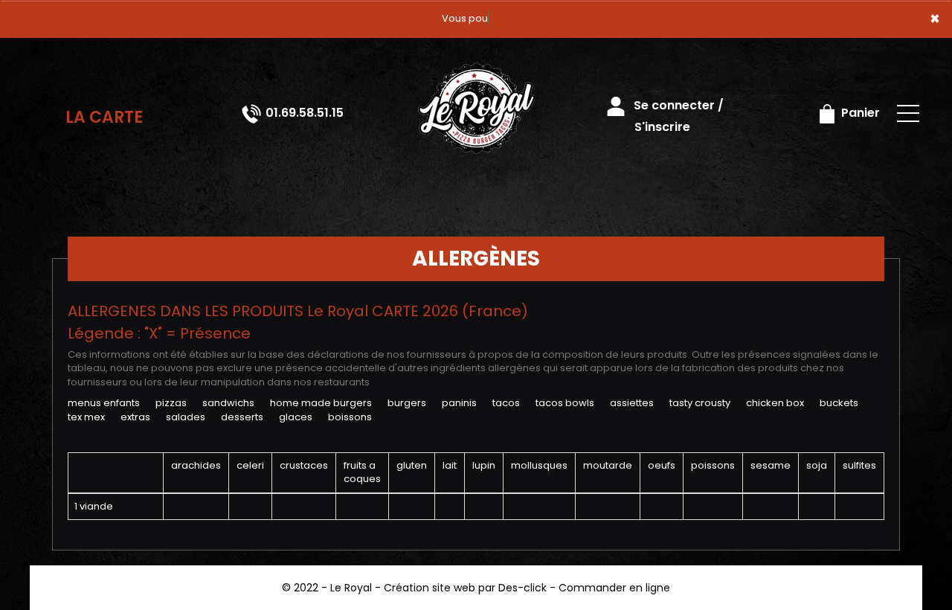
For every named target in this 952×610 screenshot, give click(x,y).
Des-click (522, 587)
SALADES (185, 417)
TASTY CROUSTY (699, 403)
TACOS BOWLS (565, 403)
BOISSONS (350, 417)
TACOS (506, 403)
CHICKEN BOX (775, 403)
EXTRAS (135, 417)
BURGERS (406, 403)
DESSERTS (242, 417)
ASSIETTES (632, 403)
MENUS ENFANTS (104, 403)
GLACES (295, 417)
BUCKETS (839, 403)
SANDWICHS (228, 403)
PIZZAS (171, 403)
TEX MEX (86, 417)
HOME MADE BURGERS (321, 403)
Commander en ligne (614, 587)
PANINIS (459, 403)
